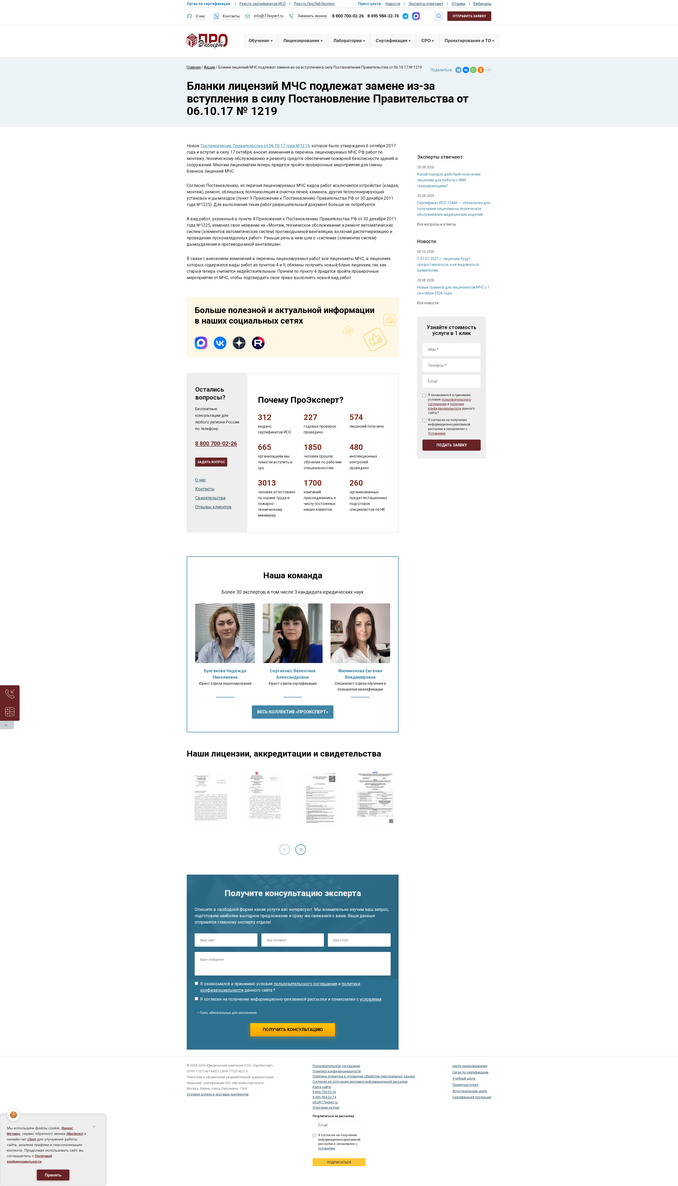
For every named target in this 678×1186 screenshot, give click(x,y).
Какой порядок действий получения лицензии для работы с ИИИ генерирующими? (448, 180)
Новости (393, 4)
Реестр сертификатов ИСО (262, 4)
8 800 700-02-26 (348, 16)
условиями (370, 999)
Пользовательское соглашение (336, 1066)
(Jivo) (32, 1139)
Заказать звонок (312, 16)
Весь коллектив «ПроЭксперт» (292, 711)
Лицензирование (301, 40)
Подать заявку (451, 445)
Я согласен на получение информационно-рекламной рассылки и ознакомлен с (290, 999)
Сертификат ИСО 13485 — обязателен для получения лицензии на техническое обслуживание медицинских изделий (453, 209)
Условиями (436, 433)
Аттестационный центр (469, 1091)
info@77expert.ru (268, 16)
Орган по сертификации (470, 1072)
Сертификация (391, 40)
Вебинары (482, 4)
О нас (200, 16)
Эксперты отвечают (425, 4)
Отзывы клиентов (213, 506)
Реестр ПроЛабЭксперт (314, 4)
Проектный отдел (465, 1085)
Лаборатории (347, 40)
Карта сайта (322, 1087)
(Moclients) (74, 1134)
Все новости (428, 303)
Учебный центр (463, 1078)
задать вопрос (211, 462)
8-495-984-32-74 (324, 1097)
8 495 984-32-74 (383, 16)
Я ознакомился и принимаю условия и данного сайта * (280, 987)
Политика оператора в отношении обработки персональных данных (364, 1076)
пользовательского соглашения (305, 983)
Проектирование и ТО (468, 40)
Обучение (259, 40)
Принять (53, 1175)
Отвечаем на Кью (326, 1107)
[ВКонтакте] (466, 70)
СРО (426, 40)
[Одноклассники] (481, 70)
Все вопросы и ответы (436, 224)
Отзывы (458, 4)
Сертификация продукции (471, 1097)
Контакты (231, 16)
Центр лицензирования (469, 1066)
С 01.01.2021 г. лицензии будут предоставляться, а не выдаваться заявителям (448, 264)
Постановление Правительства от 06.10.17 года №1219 (255, 145)
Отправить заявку (469, 16)
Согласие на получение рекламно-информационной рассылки (360, 1082)
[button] (300, 849)
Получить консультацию (293, 1029)
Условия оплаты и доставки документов (218, 1094)
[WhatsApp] (473, 70)
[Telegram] (458, 70)
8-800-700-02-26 (324, 1092)
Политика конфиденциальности (337, 1071)
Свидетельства (210, 497)
